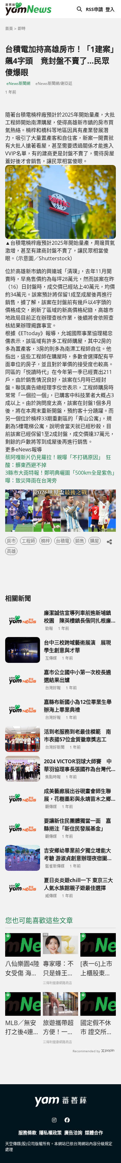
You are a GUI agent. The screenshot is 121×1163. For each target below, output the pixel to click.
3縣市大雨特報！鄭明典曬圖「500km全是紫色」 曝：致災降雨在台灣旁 (60, 476)
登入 (110, 9)
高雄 (11, 551)
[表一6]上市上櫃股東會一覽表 (96, 969)
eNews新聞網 (18, 83)
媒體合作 (94, 1132)
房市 (11, 541)
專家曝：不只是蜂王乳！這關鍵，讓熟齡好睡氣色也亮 (58, 969)
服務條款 (27, 1132)
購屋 (94, 541)
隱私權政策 (50, 1132)
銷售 (79, 541)
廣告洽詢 (73, 1132)
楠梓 (45, 541)
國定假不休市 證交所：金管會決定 (96, 1028)
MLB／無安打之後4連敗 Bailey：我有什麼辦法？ (23, 1028)
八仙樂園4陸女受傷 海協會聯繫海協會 (22, 969)
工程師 (28, 541)
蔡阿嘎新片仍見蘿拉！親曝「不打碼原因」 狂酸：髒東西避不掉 (58, 461)
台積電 (62, 541)
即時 (21, 28)
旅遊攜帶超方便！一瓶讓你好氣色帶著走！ (58, 1028)
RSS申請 (94, 9)
